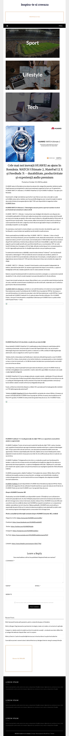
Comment (10, 560)
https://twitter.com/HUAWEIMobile (22, 526)
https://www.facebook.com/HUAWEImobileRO (27, 522)
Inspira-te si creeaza (35, 4)
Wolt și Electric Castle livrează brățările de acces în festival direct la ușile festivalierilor (31, 636)
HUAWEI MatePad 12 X (18, 393)
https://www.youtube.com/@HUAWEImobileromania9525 (30, 535)
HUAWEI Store (10, 203)
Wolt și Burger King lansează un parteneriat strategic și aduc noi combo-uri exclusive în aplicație (34, 626)
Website (9, 594)
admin (45, 182)
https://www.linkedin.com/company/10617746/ (26, 543)
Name (8, 586)
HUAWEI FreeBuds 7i (12, 483)
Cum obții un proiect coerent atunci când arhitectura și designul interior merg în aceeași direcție (33, 640)
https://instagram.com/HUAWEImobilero (25, 531)
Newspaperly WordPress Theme (45, 733)
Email (37, 586)
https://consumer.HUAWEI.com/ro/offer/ (29, 518)
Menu (60, 26)
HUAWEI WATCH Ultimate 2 (15, 289)
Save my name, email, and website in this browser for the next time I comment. (35, 602)
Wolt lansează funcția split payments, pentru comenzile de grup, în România (27, 622)
